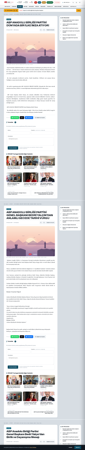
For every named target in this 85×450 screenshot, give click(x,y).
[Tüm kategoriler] (79, 2)
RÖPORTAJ (66, 6)
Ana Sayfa (6, 14)
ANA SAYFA (7, 6)
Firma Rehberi (50, 2)
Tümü (78, 10)
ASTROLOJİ (73, 6)
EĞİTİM (25, 6)
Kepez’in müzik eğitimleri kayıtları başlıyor (31, 10)
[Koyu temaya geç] (76, 2)
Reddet (70, 447)
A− (41, 29)
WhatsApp (15, 117)
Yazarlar (43, 2)
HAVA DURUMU (57, 6)
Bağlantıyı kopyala (50, 29)
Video (39, 2)
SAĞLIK (37, 6)
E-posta (38, 130)
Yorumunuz (10, 136)
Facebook (30, 117)
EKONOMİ (31, 6)
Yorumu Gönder (13, 147)
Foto (36, 2)
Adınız (9, 130)
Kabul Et (78, 447)
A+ (44, 29)
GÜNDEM (14, 6)
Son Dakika (57, 2)
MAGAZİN (43, 6)
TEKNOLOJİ (50, 6)
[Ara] (73, 2)
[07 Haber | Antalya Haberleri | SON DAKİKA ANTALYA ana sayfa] (9, 2)
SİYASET (20, 6)
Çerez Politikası (33, 447)
